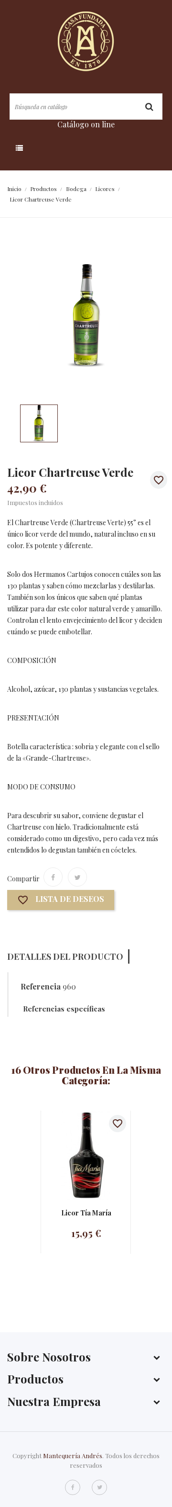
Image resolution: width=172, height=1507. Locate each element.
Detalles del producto (65, 956)
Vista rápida (76, 1155)
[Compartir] (53, 877)
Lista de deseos (60, 900)
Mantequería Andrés (72, 1455)
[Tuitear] (77, 877)
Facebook (72, 1487)
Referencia (41, 986)
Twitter (99, 1487)
